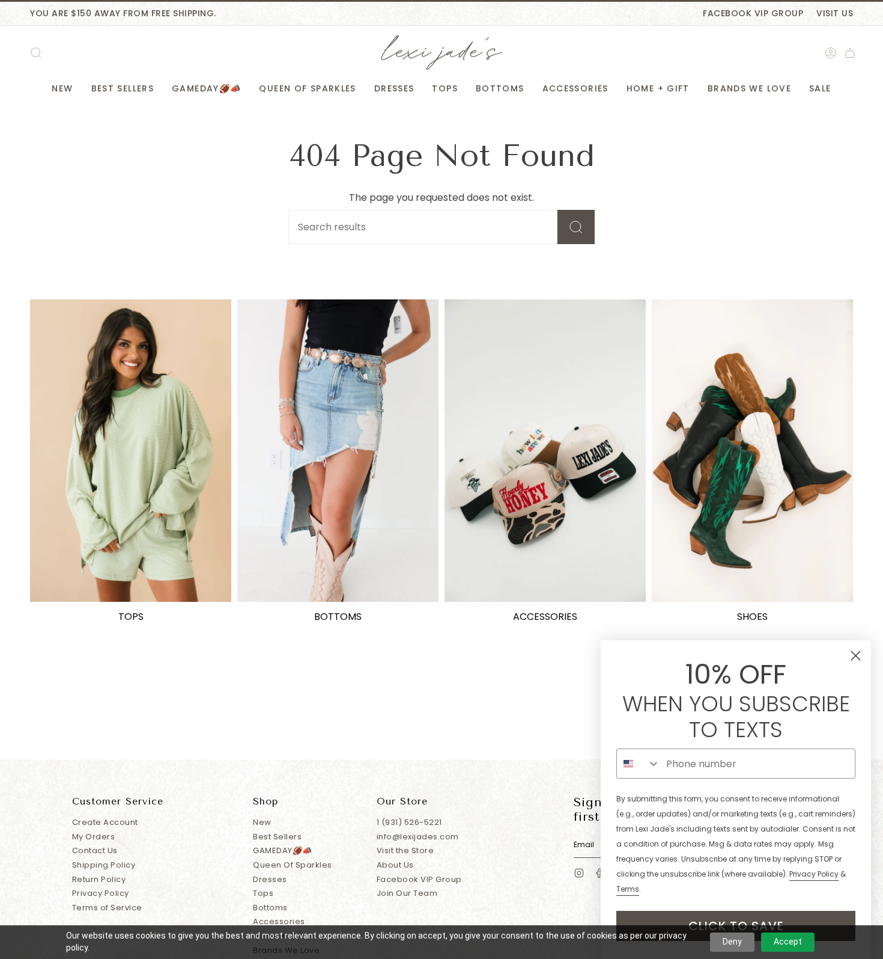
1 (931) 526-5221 (409, 822)
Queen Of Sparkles (292, 865)
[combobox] (638, 763)
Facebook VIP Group (753, 13)
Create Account (105, 822)
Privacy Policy (100, 893)
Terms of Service (107, 907)
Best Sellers (277, 836)
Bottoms (270, 907)
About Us (395, 865)
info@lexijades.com (418, 836)
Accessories (279, 921)
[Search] (576, 227)
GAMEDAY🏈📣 (282, 850)
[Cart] (850, 53)
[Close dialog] (855, 655)
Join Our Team (407, 893)
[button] (62, 89)
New (262, 822)
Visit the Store (405, 850)
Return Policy (99, 879)
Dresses (270, 879)
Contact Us (95, 850)
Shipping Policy (104, 865)
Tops (263, 893)
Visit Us (834, 13)
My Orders (93, 836)
